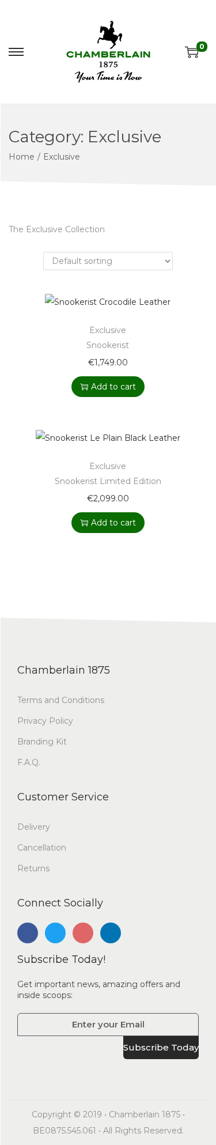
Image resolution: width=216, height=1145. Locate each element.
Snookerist (107, 345)
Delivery (33, 827)
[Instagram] (83, 933)
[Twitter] (55, 933)
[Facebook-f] (27, 933)
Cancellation (41, 847)
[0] (192, 52)
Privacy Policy (45, 721)
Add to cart (113, 386)
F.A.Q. (28, 762)
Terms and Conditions (60, 700)
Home (22, 157)
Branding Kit (42, 741)
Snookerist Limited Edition (108, 481)
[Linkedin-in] (110, 933)
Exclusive (107, 330)
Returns (33, 868)
